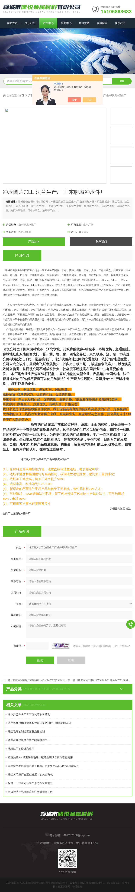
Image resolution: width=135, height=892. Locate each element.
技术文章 (84, 23)
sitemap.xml (113, 882)
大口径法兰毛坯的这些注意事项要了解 (30, 791)
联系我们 (120, 23)
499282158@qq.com (76, 835)
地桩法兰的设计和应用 (21, 748)
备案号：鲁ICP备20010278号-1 (87, 882)
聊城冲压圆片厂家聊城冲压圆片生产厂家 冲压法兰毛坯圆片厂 (46, 680)
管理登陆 (77, 886)
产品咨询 (33, 241)
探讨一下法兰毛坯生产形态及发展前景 (30, 783)
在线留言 (102, 23)
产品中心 (48, 23)
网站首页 (12, 23)
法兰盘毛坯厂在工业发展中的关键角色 (30, 774)
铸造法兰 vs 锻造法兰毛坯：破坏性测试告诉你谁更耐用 (40, 757)
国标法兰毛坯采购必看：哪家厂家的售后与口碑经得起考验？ (43, 765)
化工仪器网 (64, 886)
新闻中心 (66, 23)
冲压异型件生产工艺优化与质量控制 (29, 714)
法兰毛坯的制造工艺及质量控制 (26, 731)
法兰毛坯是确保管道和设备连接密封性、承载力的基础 (39, 722)
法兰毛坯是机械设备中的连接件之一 (29, 740)
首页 (21, 95)
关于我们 (30, 23)
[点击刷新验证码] (60, 646)
